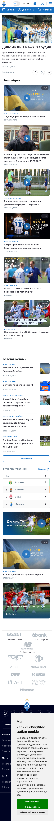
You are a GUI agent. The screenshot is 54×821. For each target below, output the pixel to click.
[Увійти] (42, 3)
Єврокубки (8, 745)
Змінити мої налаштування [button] (32, 812)
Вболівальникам (10, 787)
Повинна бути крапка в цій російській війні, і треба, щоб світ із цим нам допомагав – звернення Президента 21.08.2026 (26, 157)
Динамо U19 (10, 286)
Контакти (7, 781)
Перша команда (12, 198)
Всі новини (26, 458)
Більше (42, 469)
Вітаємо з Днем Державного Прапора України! (18, 369)
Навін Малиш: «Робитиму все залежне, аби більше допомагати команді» (18, 423)
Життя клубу (11, 114)
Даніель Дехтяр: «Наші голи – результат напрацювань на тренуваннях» (19, 443)
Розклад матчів (10, 763)
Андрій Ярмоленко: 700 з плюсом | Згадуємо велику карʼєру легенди (22, 246)
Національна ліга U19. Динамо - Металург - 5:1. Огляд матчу (26, 334)
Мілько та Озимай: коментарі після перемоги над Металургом (22, 290)
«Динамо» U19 (10, 437)
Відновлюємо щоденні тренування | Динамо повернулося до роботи (23, 203)
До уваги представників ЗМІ (18, 385)
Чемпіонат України (13, 396)
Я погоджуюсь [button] (32, 801)
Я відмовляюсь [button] (32, 807)
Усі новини (7, 740)
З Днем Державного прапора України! (24, 116)
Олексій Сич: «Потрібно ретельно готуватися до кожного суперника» (16, 402)
